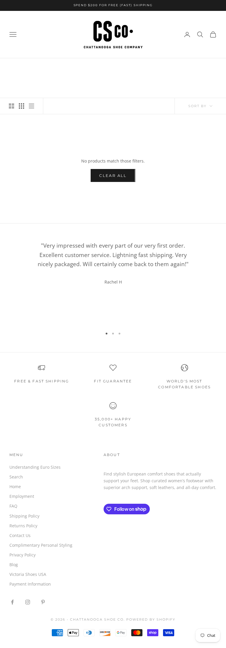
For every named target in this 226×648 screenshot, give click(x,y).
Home (15, 486)
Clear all (113, 175)
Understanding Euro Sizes (35, 467)
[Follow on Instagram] (28, 602)
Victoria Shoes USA (27, 574)
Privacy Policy (22, 555)
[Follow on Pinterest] (43, 602)
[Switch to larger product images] (11, 106)
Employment (21, 496)
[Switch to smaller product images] (21, 106)
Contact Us (20, 535)
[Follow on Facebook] (12, 602)
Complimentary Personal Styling (40, 545)
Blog (13, 564)
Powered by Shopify (150, 619)
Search (16, 477)
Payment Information (30, 584)
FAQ (13, 506)
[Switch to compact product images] (31, 106)
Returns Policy (23, 525)
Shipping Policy (24, 516)
